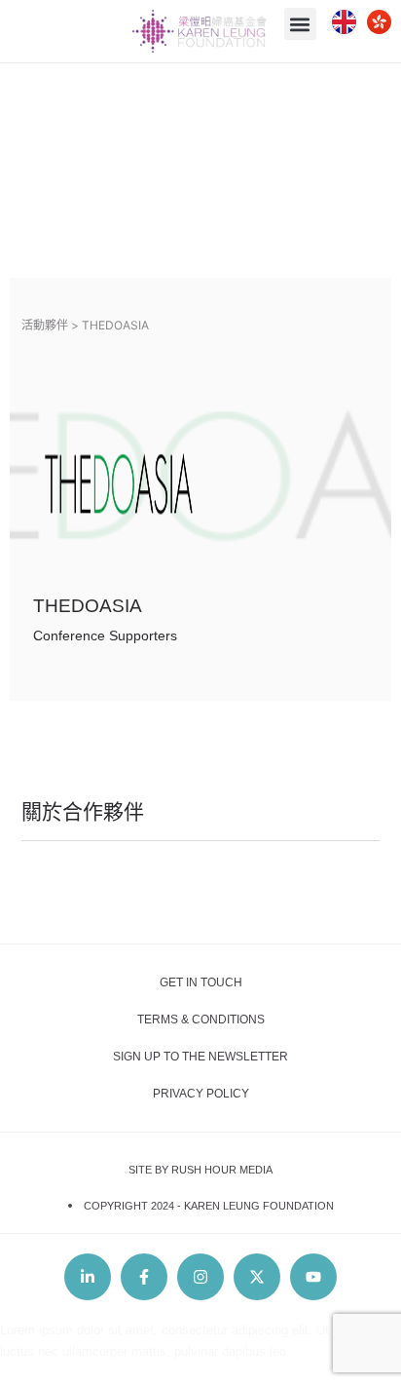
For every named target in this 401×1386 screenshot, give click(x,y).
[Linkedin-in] (87, 1276)
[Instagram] (200, 1276)
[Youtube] (313, 1276)
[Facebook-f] (144, 1276)
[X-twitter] (257, 1276)
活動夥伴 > (50, 325)
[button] (300, 24)
